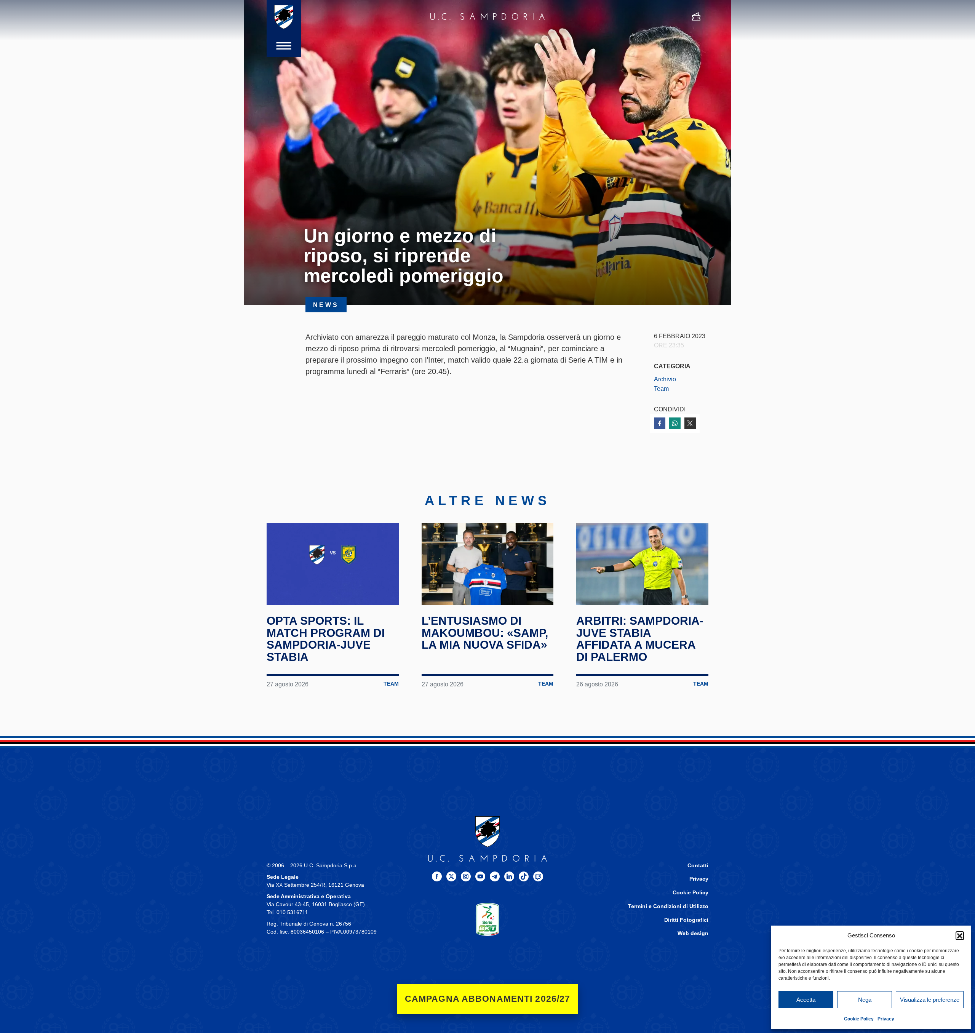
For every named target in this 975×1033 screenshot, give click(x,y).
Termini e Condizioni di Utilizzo (668, 906)
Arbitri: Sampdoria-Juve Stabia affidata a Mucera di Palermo (639, 638)
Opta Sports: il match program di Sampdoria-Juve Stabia (326, 638)
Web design (693, 933)
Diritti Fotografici (686, 920)
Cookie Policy (859, 1019)
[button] (960, 935)
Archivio (665, 379)
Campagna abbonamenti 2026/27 (488, 999)
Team (661, 388)
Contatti (697, 865)
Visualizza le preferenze (929, 999)
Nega (864, 999)
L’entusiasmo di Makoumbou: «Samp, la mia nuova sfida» (485, 632)
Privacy (886, 1019)
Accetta (805, 999)
